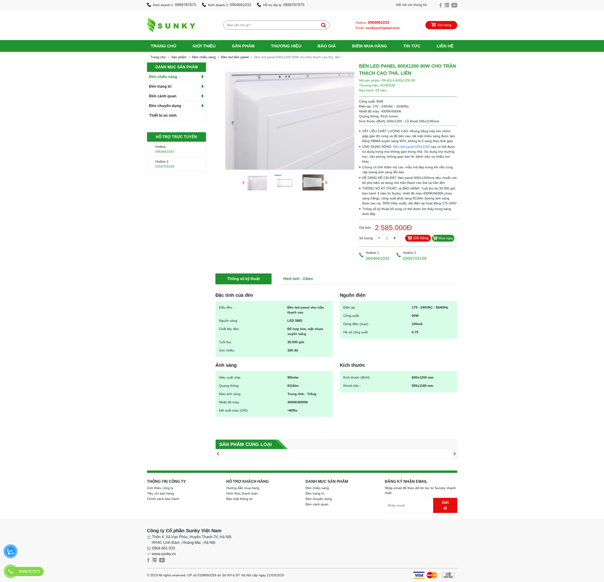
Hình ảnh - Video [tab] (298, 279)
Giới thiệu (204, 46)
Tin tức (411, 46)
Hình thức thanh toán (242, 493)
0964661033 (240, 5)
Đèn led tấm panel (235, 57)
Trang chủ (163, 46)
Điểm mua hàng (369, 46)
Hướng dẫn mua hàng (242, 488)
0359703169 (164, 166)
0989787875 (185, 5)
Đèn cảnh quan (162, 96)
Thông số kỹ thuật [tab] (243, 279)
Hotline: (372, 23)
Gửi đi (445, 505)
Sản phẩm (243, 46)
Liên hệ (445, 46)
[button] (243, 182)
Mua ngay (445, 238)
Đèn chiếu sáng (204, 57)
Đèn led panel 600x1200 (411, 147)
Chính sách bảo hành (163, 499)
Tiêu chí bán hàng (160, 493)
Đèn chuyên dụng (165, 106)
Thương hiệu (286, 46)
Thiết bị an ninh (163, 115)
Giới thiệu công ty (160, 488)
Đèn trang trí (160, 86)
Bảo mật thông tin (239, 499)
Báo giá (327, 46)
